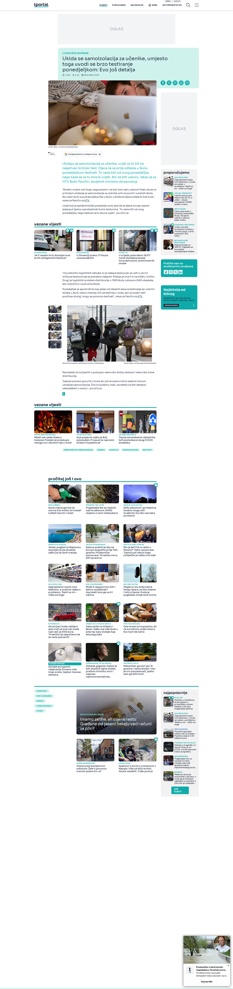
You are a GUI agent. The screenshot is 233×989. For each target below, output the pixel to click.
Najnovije (137, 5)
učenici (101, 450)
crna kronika (44, 706)
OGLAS (116, 29)
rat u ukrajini (44, 696)
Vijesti (103, 5)
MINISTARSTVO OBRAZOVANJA (78, 450)
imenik (168, 1)
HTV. (87, 200)
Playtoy (177, 1)
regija (40, 701)
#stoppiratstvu (172, 5)
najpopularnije (175, 693)
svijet (40, 711)
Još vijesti (178, 790)
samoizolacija (130, 450)
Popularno (119, 5)
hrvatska (42, 691)
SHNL (155, 5)
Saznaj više (206, 981)
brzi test (147, 450)
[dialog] (206, 961)
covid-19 (113, 450)
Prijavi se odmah (171, 305)
